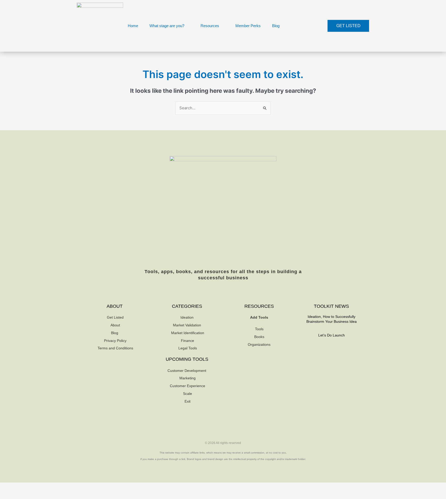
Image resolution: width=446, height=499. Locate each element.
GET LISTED (348, 26)
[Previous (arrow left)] (7, 495)
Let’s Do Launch (331, 335)
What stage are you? (166, 26)
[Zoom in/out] (7, 487)
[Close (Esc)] (57, 487)
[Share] (41, 487)
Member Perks (248, 26)
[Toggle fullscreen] (24, 487)
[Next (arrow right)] (24, 495)
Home (133, 26)
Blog (276, 26)
